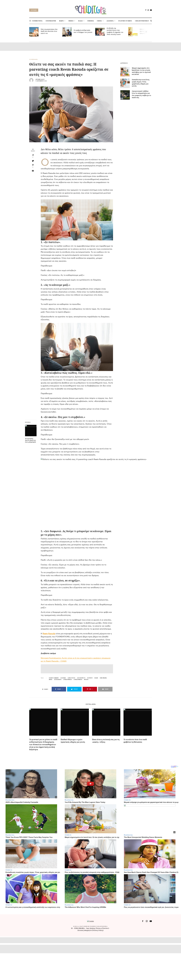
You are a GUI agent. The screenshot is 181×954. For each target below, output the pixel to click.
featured (63, 677)
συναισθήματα (67, 679)
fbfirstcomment (54, 677)
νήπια (50, 679)
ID (72, 928)
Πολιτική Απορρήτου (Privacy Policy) (90, 930)
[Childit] (90, 9)
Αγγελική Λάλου (40, 79)
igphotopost (71, 677)
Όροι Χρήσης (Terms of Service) (97, 928)
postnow (89, 677)
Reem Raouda (49, 634)
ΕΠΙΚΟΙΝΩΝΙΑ (79, 928)
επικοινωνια (103, 677)
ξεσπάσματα (57, 679)
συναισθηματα (78, 679)
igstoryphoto (81, 677)
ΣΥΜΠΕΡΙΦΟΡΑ (33, 59)
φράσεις (86, 679)
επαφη (96, 677)
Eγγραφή (33, 10)
